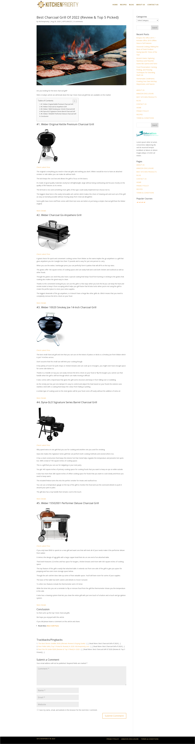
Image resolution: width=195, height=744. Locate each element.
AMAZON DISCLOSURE (145, 93)
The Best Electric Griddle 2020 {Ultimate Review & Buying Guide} (61, 643)
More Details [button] (41, 211)
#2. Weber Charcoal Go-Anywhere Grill (54, 107)
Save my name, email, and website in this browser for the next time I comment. (68, 710)
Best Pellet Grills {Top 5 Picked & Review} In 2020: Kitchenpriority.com (63, 646)
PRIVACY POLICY (142, 111)
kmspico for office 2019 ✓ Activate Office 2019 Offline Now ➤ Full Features (146, 40)
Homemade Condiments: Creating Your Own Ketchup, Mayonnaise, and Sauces (146, 81)
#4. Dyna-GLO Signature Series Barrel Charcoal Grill (58, 111)
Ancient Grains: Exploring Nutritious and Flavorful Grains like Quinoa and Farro (146, 61)
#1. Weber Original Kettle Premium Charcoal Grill (57, 104)
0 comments (78, 21)
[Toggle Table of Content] (73, 101)
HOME (115, 4)
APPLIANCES (67, 21)
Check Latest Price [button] (43, 167)
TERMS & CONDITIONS (145, 118)
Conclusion (44, 116)
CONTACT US (152, 4)
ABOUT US (140, 4)
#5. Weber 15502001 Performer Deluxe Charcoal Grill (58, 114)
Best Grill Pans (53, 626)
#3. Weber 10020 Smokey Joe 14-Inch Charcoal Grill (58, 109)
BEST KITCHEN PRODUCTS (146, 97)
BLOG (131, 4)
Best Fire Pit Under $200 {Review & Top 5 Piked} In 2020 (59, 649)
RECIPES (123, 4)
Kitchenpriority (44, 21)
